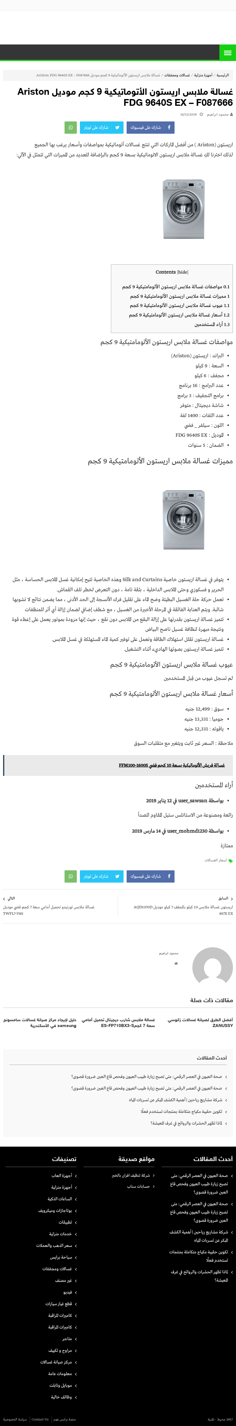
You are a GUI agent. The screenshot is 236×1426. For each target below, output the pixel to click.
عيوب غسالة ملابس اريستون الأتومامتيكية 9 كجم (180, 305)
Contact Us (40, 1419)
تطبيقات (65, 1222)
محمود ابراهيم (218, 114)
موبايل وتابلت (60, 1385)
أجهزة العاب (62, 1176)
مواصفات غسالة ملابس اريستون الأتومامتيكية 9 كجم (176, 287)
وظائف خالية (61, 1397)
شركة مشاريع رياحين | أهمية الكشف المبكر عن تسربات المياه (175, 1100)
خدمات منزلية (60, 1234)
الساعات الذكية (60, 1199)
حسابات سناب (138, 1186)
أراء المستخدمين (212, 324)
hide (182, 272)
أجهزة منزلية (203, 75)
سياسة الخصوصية (15, 1419)
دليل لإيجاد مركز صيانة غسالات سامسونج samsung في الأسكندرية (40, 1023)
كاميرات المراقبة (60, 1315)
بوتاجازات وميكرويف (55, 1210)
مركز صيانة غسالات (56, 1362)
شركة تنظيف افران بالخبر (131, 1175)
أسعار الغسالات (216, 860)
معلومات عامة (60, 1374)
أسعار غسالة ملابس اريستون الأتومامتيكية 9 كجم (179, 315)
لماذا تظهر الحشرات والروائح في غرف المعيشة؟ (186, 1123)
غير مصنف (63, 1280)
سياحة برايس (61, 1257)
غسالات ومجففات (177, 75)
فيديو (67, 1292)
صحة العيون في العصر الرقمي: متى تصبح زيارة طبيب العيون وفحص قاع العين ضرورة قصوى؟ (146, 1076)
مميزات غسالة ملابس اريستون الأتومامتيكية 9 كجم (180, 296)
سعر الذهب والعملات (54, 1245)
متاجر (67, 1339)
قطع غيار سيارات (58, 1304)
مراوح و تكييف (60, 1350)
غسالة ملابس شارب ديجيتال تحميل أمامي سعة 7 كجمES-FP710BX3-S (118, 1023)
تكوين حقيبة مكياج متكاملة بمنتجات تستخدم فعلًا (181, 1111)
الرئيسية (223, 75)
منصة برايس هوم (64, 1419)
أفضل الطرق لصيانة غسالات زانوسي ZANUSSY (200, 1023)
